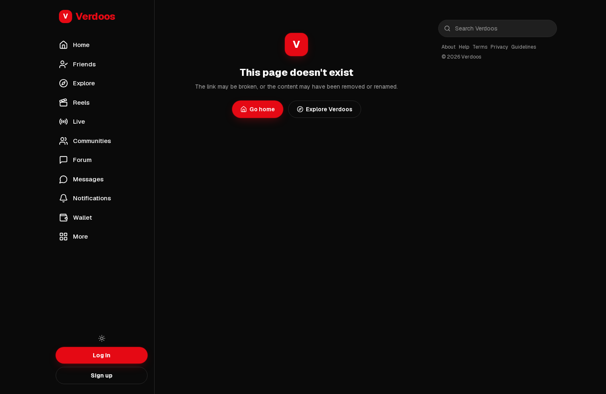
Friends (84, 64)
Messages (88, 179)
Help (464, 47)
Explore (84, 83)
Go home (262, 109)
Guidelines (523, 47)
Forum (82, 160)
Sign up (102, 375)
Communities (92, 141)
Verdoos (89, 16)
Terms (479, 47)
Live (79, 121)
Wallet (82, 217)
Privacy (499, 47)
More (80, 236)
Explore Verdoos (329, 109)
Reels (81, 102)
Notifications (92, 198)
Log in (101, 355)
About (449, 47)
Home (81, 45)
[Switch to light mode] (102, 338)
